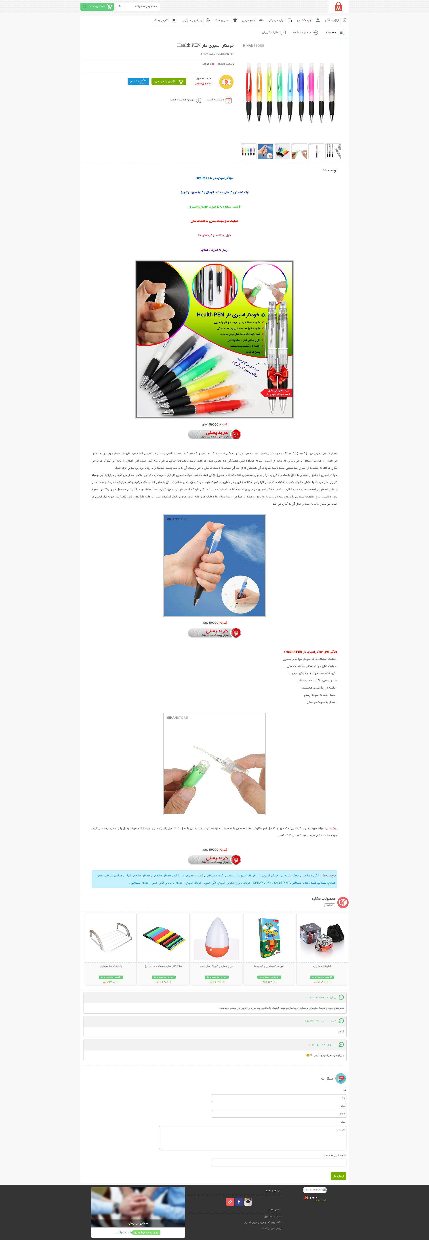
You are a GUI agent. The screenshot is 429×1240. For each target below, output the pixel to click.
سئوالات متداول (273, 1216)
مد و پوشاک (222, 20)
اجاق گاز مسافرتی (322, 966)
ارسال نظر (338, 1176)
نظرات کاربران (270, 32)
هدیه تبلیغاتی (300, 882)
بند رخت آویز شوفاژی (111, 966)
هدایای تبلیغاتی (162, 875)
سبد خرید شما (97, 6)
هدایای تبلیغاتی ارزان (137, 875)
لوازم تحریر (233, 882)
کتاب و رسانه (161, 20)
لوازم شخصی (304, 20)
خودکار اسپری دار (268, 875)
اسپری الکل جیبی (214, 882)
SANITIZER (281, 882)
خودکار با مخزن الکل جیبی (167, 882)
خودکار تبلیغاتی (289, 875)
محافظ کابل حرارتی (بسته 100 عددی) (163, 966)
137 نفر (134, 81)
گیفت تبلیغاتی (214, 875)
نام (344, 1089)
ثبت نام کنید (122, 1232)
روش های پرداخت (272, 1228)
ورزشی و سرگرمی (191, 20)
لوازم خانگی (332, 20)
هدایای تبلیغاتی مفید (323, 882)
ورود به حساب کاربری (146, 1232)
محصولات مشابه (302, 32)
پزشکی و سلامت (312, 875)
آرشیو (330, 905)
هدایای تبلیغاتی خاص (109, 875)
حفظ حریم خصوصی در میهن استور (263, 1222)
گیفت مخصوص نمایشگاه (188, 875)
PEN (268, 882)
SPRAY (258, 882)
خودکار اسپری (193, 882)
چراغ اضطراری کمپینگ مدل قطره (216, 966)
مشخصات (331, 32)
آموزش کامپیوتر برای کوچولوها (269, 966)
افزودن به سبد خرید (165, 81)
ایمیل (343, 1106)
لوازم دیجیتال (276, 20)
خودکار (247, 882)
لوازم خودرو (249, 20)
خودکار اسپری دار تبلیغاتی (240, 875)
